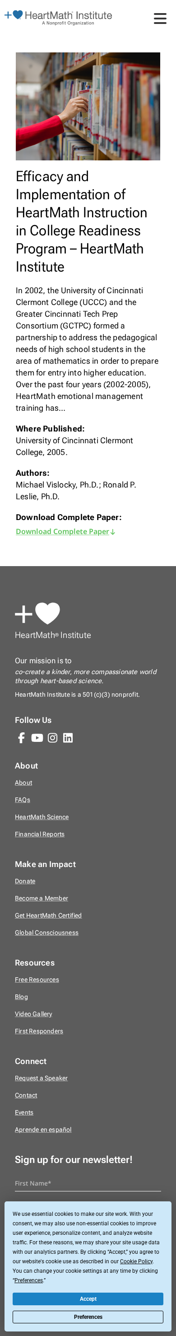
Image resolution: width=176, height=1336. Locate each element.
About (23, 783)
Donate (25, 881)
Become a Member (41, 898)
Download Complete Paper (62, 531)
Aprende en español (43, 1130)
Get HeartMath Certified (48, 915)
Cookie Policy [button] (136, 1261)
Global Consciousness (47, 933)
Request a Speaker (41, 1078)
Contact (26, 1095)
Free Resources (37, 980)
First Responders (39, 1031)
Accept (88, 1299)
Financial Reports (40, 834)
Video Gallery (33, 1014)
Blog (21, 997)
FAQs (22, 800)
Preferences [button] (28, 1280)
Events (24, 1112)
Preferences (88, 1317)
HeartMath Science (42, 817)
